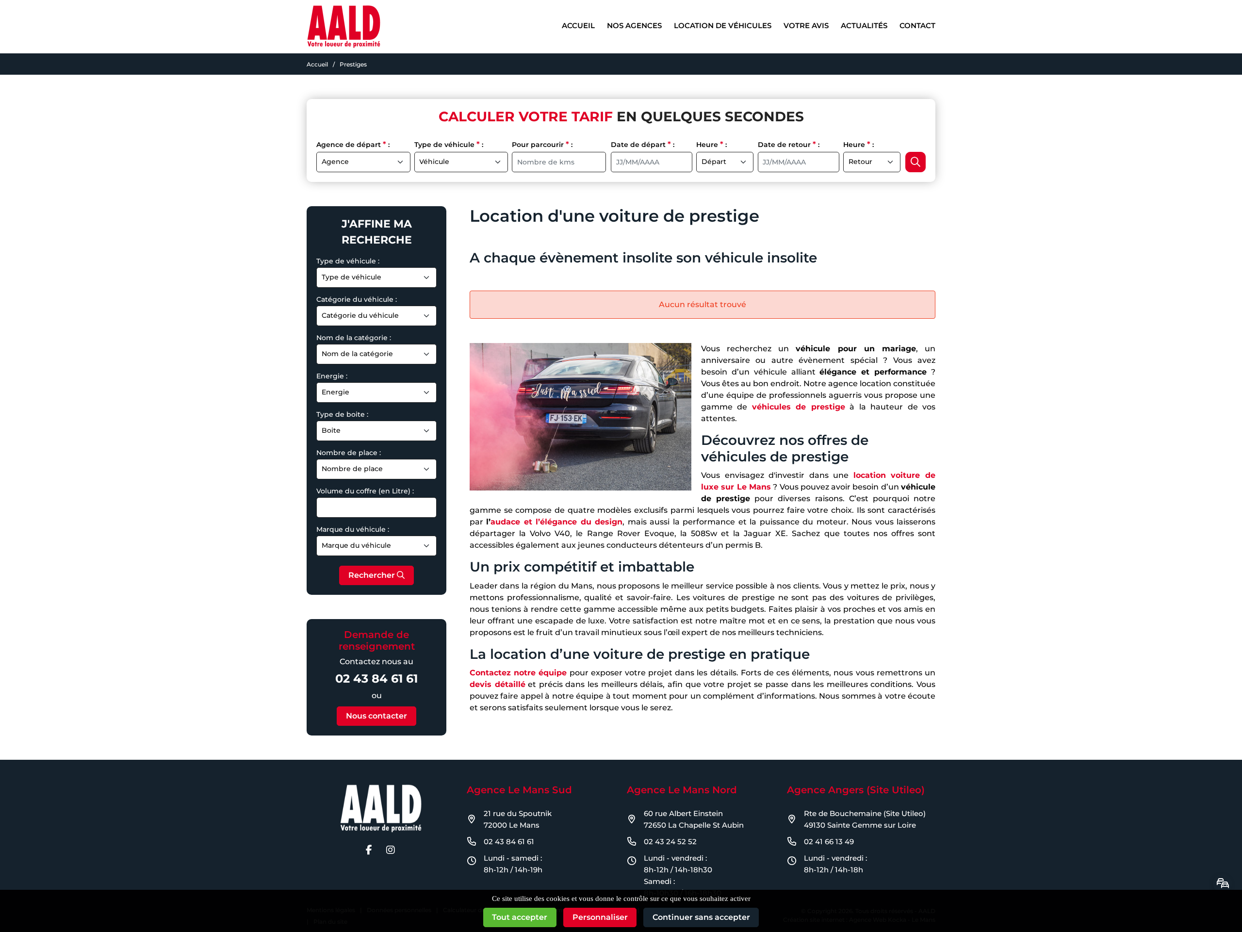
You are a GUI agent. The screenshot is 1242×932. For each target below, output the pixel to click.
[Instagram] (390, 850)
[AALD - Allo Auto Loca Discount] (343, 26)
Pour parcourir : (542, 144)
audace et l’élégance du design (556, 521)
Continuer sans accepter (701, 917)
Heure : (711, 144)
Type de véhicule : (448, 144)
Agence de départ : (353, 144)
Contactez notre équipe (518, 672)
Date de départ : (642, 144)
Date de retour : (788, 144)
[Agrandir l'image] (580, 417)
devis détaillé (497, 684)
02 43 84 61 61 (376, 678)
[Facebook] (368, 850)
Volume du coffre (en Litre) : (365, 491)
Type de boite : (342, 414)
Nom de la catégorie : (353, 337)
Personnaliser (600, 917)
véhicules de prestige (798, 406)
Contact (917, 25)
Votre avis (806, 25)
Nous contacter (376, 715)
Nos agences (634, 25)
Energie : (331, 376)
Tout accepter (519, 917)
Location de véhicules (722, 25)
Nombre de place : (348, 452)
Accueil (578, 25)
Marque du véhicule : (352, 529)
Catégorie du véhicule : (356, 299)
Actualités (864, 25)
